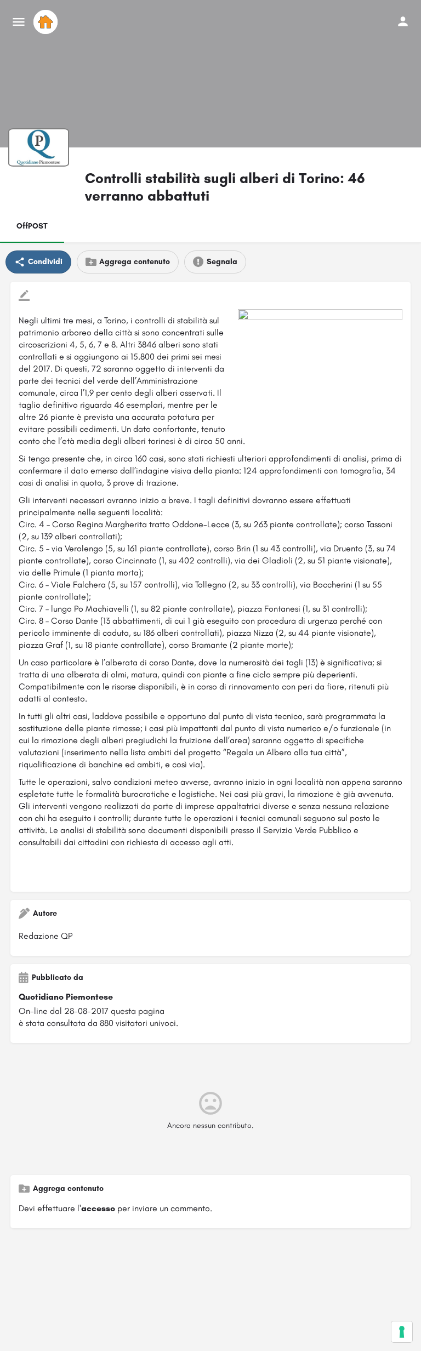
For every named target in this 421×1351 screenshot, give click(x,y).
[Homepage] (47, 22)
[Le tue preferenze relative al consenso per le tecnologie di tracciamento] (401, 1331)
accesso (98, 1208)
